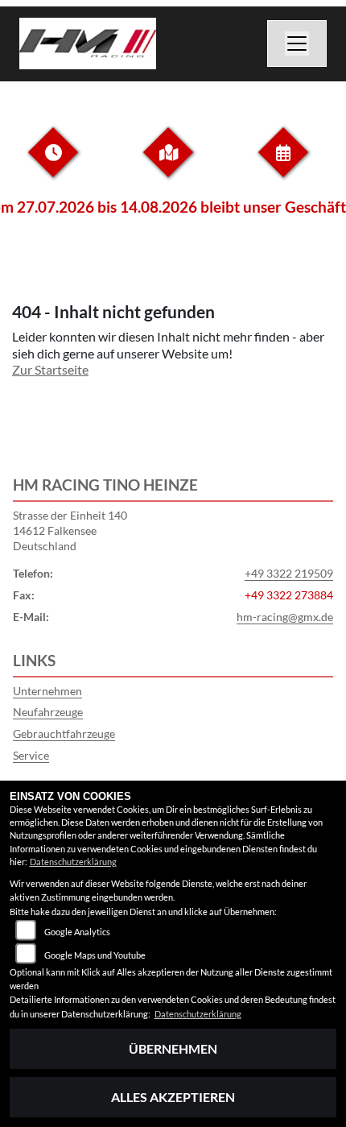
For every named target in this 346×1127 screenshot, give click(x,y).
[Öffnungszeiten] (53, 164)
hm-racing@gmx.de (285, 617)
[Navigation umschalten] (297, 43)
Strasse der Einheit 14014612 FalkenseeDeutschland (70, 530)
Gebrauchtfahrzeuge (64, 733)
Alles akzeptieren (173, 1096)
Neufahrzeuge (48, 712)
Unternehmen (47, 691)
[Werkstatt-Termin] (283, 164)
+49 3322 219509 (289, 573)
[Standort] (168, 164)
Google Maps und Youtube (95, 955)
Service (31, 755)
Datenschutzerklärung (73, 861)
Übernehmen (173, 1048)
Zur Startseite (50, 369)
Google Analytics (77, 931)
